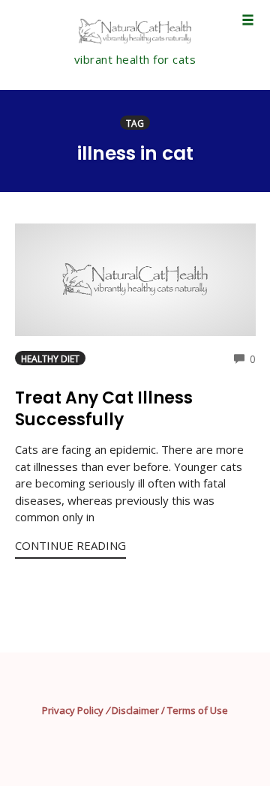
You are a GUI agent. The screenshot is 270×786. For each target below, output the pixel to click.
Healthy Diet (50, 358)
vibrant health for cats (135, 59)
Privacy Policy (73, 710)
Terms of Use (197, 710)
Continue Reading (70, 545)
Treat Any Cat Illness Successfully (104, 408)
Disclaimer (135, 710)
